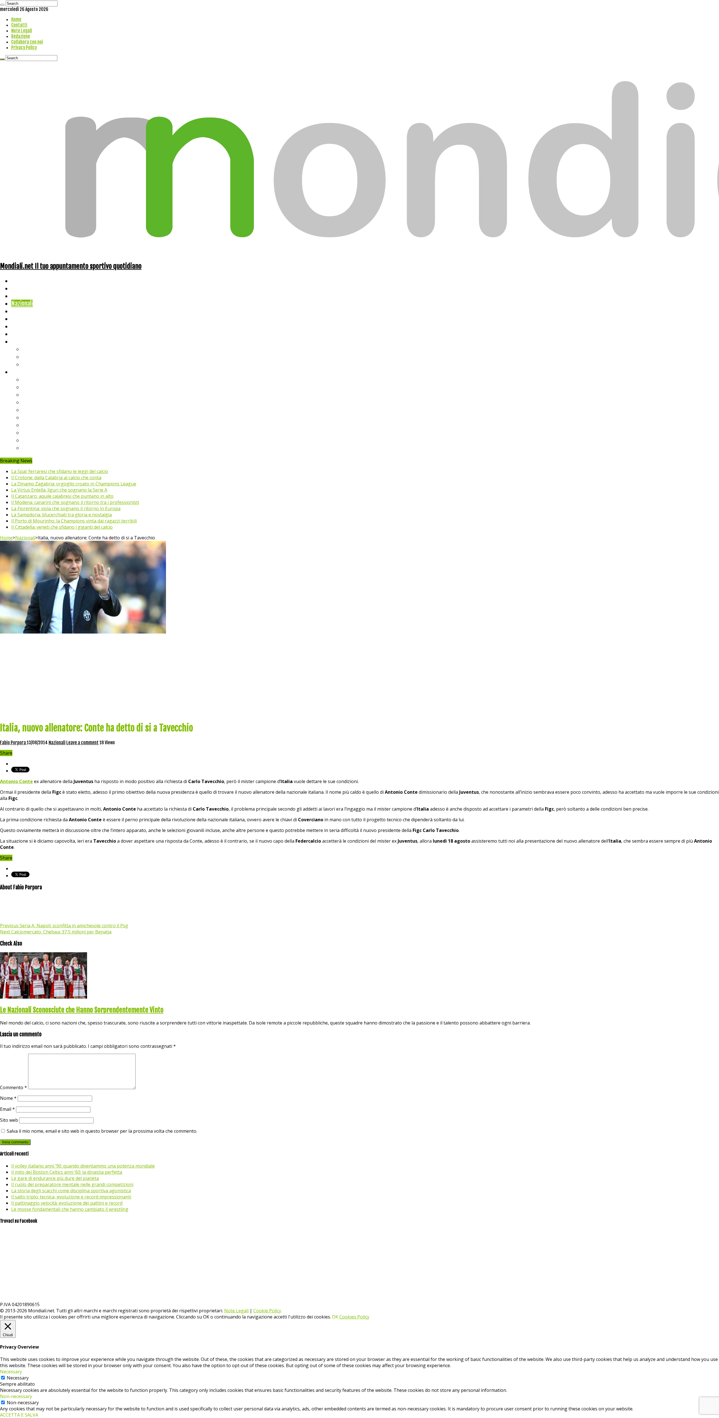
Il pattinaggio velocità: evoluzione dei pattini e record (66, 1203)
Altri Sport (24, 296)
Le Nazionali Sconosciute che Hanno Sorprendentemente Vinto (81, 1010)
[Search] (2, 5)
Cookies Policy (354, 1317)
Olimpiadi (22, 326)
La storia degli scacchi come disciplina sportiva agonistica (71, 1191)
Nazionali (22, 303)
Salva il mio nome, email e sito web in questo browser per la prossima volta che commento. (102, 1131)
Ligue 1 (30, 417)
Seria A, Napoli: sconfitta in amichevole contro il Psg (64, 925)
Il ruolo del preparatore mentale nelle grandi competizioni (72, 1184)
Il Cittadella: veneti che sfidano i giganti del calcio (62, 527)
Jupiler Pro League (44, 447)
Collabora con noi (27, 42)
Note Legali (21, 30)
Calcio (18, 334)
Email (7, 1109)
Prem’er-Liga (37, 440)
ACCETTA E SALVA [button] (19, 1415)
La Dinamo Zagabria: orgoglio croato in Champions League (73, 484)
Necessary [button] (11, 1372)
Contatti (19, 25)
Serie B (31, 387)
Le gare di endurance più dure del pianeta (55, 1178)
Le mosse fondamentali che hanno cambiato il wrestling (69, 1209)
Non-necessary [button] (16, 1396)
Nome (8, 1098)
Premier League (41, 394)
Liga (27, 402)
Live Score (23, 341)
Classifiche (24, 372)
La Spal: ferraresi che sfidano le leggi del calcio (59, 471)
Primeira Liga (38, 432)
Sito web (9, 1120)
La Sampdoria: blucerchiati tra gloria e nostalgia (61, 515)
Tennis (30, 356)
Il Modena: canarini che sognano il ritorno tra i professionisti (75, 502)
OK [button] (335, 1317)
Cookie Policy (267, 1311)
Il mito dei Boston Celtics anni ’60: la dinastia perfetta (66, 1172)
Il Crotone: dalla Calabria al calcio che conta (56, 477)
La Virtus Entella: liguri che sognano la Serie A (59, 490)
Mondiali (21, 311)
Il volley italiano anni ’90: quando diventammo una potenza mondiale (83, 1166)
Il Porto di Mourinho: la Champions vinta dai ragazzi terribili (74, 521)
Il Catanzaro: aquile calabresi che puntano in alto (62, 496)
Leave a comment (82, 742)
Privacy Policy (24, 47)
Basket (30, 364)
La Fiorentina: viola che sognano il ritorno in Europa (65, 508)
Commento (13, 1087)
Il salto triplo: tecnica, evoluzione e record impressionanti (71, 1197)
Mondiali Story (28, 318)
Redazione (20, 36)
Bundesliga (35, 409)
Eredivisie (34, 425)
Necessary (18, 1378)
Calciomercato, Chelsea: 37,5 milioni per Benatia (56, 932)
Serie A (30, 379)
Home (16, 19)
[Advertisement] (359, 677)
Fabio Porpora (13, 742)
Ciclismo (21, 288)
